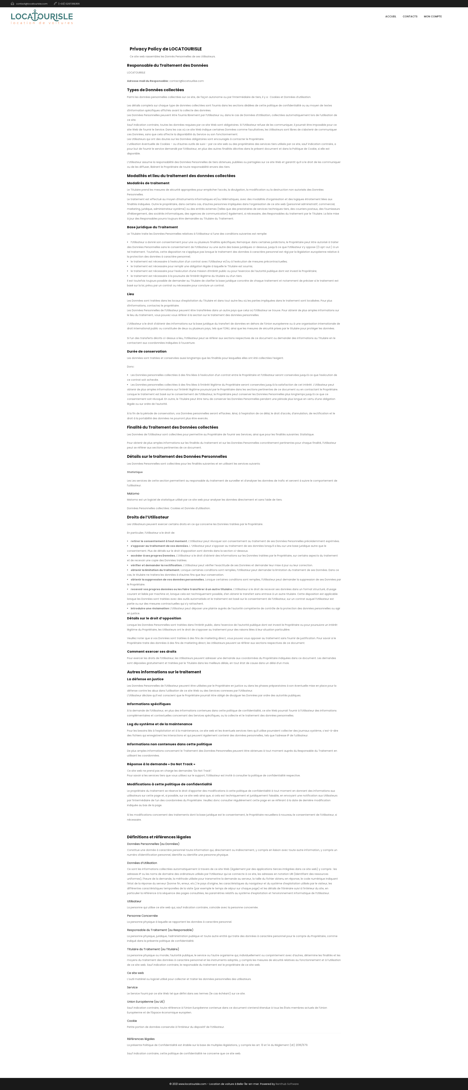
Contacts (410, 16)
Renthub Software (287, 1084)
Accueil (390, 16)
